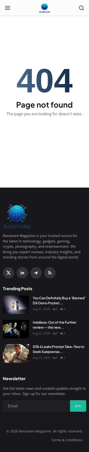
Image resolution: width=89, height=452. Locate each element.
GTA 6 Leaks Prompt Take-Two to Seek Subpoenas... (58, 349)
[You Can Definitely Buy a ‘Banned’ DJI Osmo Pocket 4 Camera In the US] (16, 304)
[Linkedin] (22, 273)
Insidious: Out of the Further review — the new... (54, 324)
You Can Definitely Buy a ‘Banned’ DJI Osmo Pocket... (59, 300)
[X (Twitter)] (8, 273)
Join (78, 405)
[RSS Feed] (50, 273)
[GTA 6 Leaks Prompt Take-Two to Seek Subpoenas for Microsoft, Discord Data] (16, 353)
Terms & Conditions (67, 440)
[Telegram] (36, 273)
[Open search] (81, 8)
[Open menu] (7, 8)
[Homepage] (44, 8)
